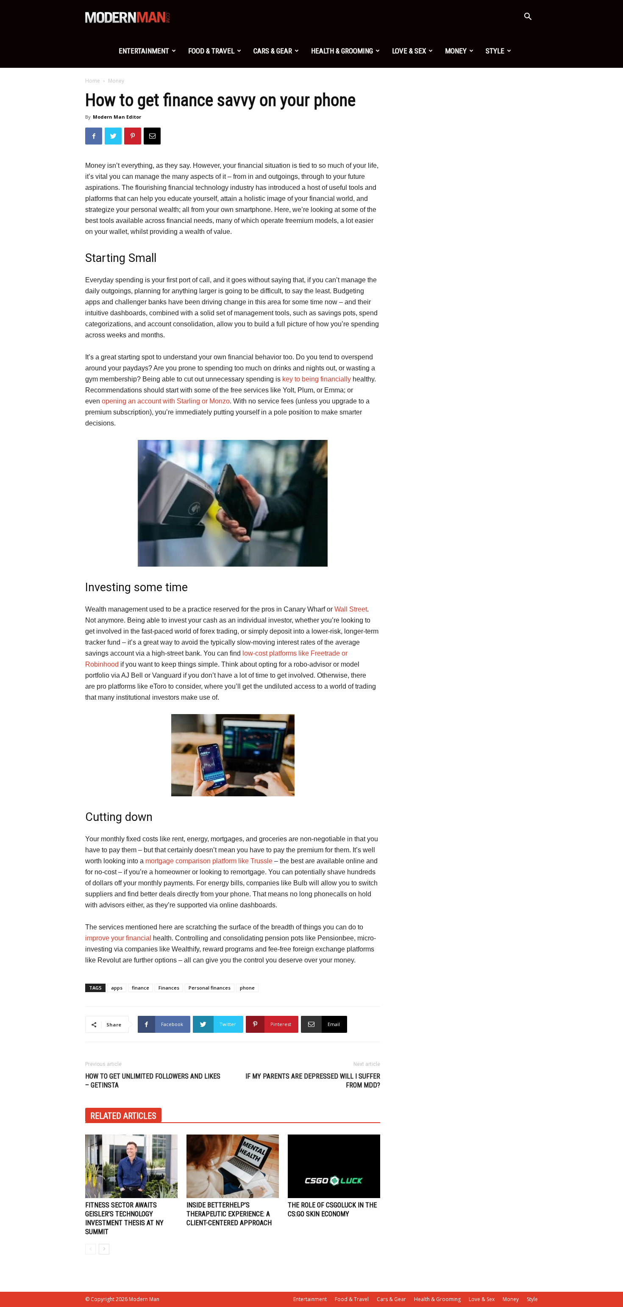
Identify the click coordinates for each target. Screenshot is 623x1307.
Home (92, 80)
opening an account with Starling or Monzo (166, 401)
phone (247, 987)
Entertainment (144, 51)
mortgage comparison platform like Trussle (209, 861)
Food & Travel (211, 51)
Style (495, 51)
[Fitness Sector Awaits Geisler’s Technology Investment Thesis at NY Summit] (131, 1166)
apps (116, 987)
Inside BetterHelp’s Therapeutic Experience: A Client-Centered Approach (229, 1214)
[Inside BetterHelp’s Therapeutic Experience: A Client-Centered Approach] (232, 1166)
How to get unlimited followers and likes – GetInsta (152, 1080)
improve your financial (118, 938)
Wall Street (350, 609)
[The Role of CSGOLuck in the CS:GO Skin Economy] (334, 1166)
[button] (527, 18)
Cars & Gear (272, 51)
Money (456, 51)
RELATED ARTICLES (123, 1116)
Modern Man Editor (117, 117)
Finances (169, 987)
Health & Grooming (342, 51)
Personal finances (210, 987)
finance (140, 987)
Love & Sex (409, 51)
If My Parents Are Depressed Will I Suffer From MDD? (312, 1080)
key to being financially (316, 379)
